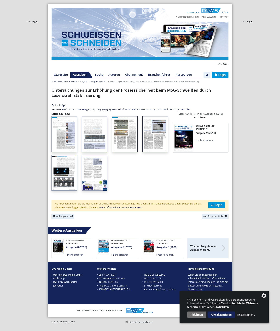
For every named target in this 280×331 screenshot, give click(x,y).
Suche (99, 74)
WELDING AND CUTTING (112, 278)
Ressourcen (183, 74)
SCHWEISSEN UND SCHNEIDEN (64, 81)
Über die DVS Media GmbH (67, 274)
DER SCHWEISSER (153, 281)
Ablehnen (197, 314)
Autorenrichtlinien (187, 16)
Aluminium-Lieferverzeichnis (159, 289)
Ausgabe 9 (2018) (98, 81)
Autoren (114, 74)
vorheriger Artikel (64, 216)
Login (221, 75)
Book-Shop (59, 278)
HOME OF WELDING (154, 274)
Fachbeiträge (59, 105)
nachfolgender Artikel (214, 216)
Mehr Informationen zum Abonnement (120, 207)
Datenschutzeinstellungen (141, 322)
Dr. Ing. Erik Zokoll (159, 109)
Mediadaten (209, 16)
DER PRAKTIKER (107, 274)
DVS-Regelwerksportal (65, 281)
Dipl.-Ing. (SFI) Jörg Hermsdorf (108, 109)
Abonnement (134, 74)
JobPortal (58, 285)
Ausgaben (80, 74)
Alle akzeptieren (221, 314)
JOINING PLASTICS (108, 281)
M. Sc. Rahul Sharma (136, 109)
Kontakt (223, 16)
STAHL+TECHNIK (153, 285)
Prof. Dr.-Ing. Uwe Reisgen (76, 109)
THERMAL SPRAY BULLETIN (113, 285)
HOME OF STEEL (152, 278)
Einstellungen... (246, 315)
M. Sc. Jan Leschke (180, 109)
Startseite (61, 74)
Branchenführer (159, 74)
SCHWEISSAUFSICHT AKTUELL (114, 289)
